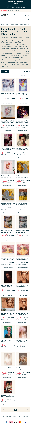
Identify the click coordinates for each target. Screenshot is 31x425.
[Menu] (2, 15)
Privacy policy (15, 418)
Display (26, 71)
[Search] (28, 19)
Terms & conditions (7, 416)
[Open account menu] (25, 15)
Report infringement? (23, 416)
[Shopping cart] (28, 15)
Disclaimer (15, 416)
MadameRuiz (11, 15)
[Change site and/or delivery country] (29, 10)
